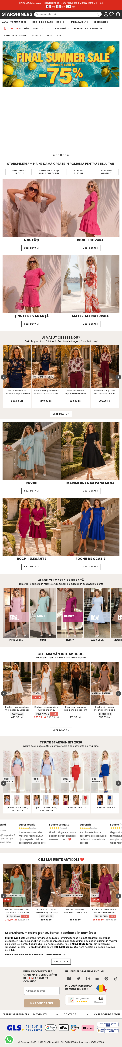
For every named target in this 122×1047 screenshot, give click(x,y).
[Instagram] (88, 979)
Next (118, 377)
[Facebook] (69, 979)
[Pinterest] (106, 979)
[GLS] (15, 1030)
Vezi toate (60, 413)
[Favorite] (111, 14)
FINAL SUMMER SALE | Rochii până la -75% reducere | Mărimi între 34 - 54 (61, 2)
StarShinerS (50, 1042)
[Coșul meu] (117, 14)
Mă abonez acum (41, 1003)
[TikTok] (115, 979)
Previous (3, 377)
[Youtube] (97, 979)
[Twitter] (78, 979)
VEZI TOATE (61, 961)
